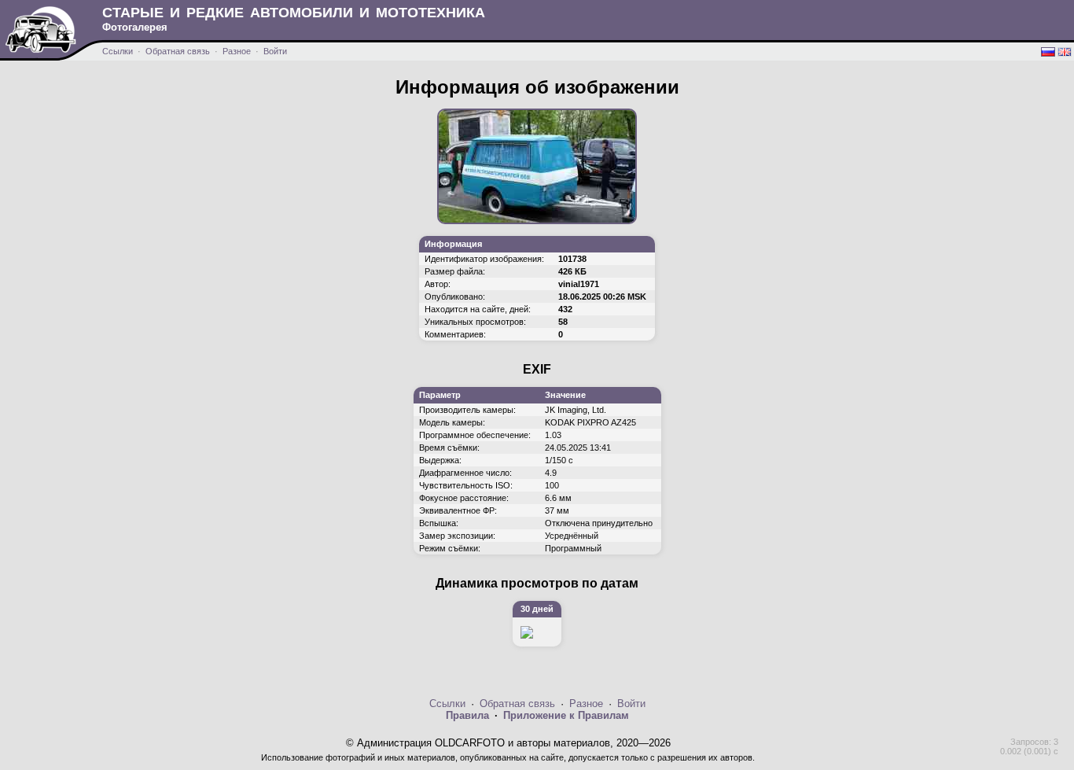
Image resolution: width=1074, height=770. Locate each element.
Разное (237, 51)
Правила (467, 715)
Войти (275, 51)
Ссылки (117, 51)
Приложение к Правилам (566, 715)
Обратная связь (177, 51)
